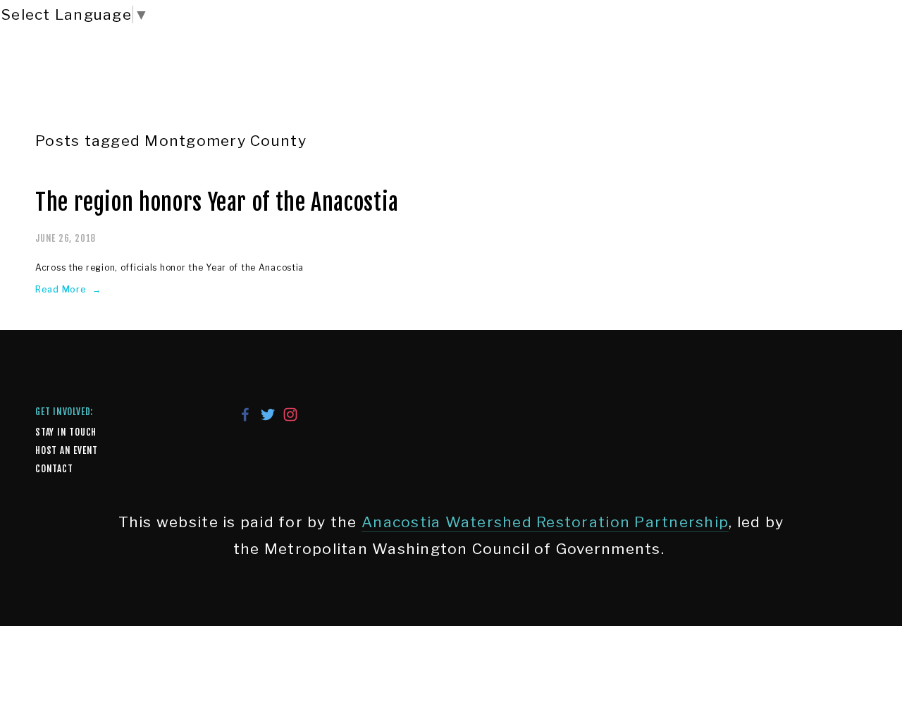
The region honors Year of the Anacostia (217, 202)
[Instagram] (290, 414)
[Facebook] (245, 414)
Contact (54, 468)
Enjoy (150, 76)
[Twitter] (268, 414)
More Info (517, 76)
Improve (325, 76)
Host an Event (66, 450)
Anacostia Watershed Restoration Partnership (545, 522)
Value (418, 76)
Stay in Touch (66, 432)
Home (69, 76)
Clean (233, 76)
